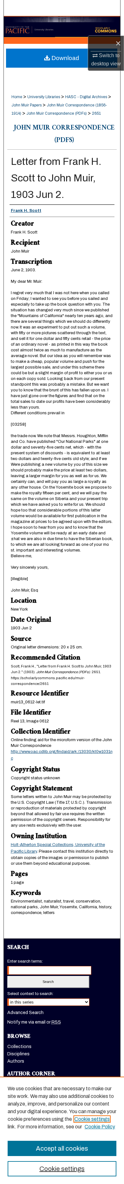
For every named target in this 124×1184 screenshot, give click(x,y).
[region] (62, 1130)
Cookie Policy (100, 1126)
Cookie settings (92, 1119)
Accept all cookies (62, 1148)
